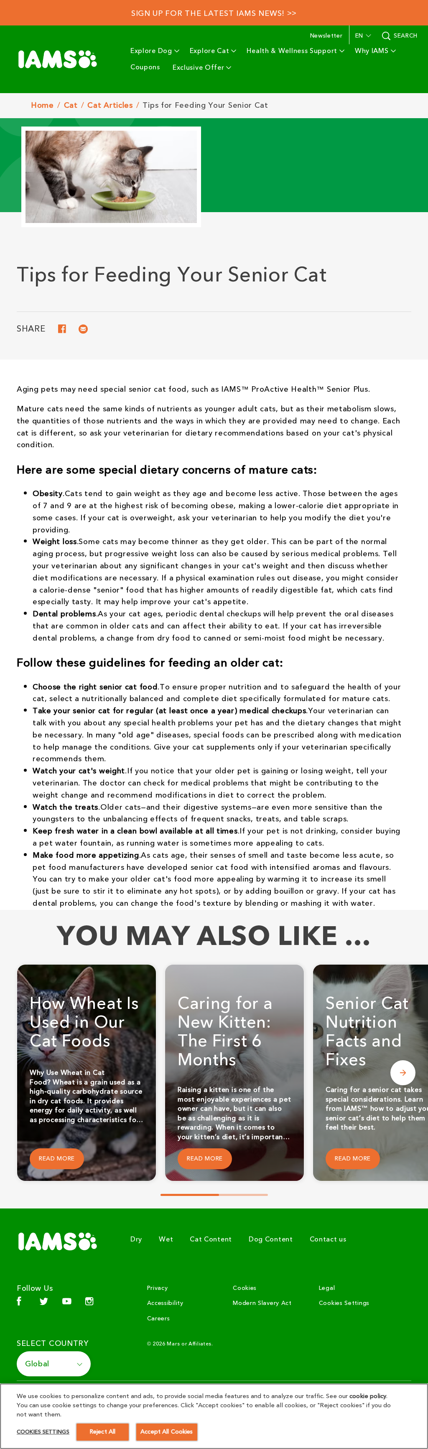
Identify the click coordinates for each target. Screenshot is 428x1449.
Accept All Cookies (166, 1432)
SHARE (31, 330)
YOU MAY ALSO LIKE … (214, 937)
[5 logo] (61, 1241)
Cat (71, 106)
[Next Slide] (402, 1072)
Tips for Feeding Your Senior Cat (205, 105)
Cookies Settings (344, 1303)
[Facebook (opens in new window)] (19, 1304)
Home (42, 106)
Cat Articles (109, 106)
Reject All (102, 1432)
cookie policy (367, 1396)
